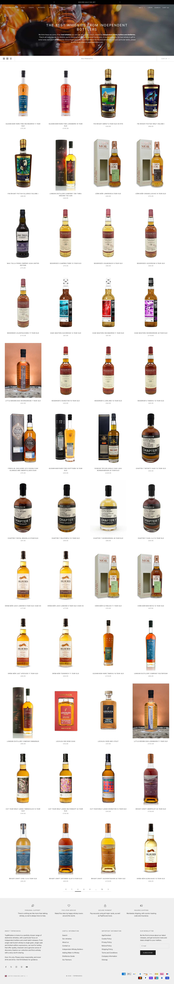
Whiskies (41, 7)
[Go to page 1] (66, 889)
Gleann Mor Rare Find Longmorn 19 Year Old (66, 125)
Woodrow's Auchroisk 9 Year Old (151, 263)
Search (64, 935)
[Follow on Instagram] (16, 967)
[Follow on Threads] (22, 967)
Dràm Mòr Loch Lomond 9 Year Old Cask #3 (66, 606)
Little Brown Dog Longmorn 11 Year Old (151, 741)
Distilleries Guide (68, 956)
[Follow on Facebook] (6, 967)
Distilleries (66, 7)
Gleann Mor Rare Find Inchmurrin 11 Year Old (23, 125)
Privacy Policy (107, 942)
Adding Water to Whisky (70, 953)
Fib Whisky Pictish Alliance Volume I (23, 193)
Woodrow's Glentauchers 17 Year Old (23, 333)
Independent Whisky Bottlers (72, 949)
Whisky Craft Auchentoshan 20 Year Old (108, 878)
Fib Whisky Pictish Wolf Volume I (151, 124)
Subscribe (148, 953)
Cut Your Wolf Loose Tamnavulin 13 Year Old (23, 810)
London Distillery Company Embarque (23, 741)
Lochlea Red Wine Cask (65, 741)
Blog (23, 7)
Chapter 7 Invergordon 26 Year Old (108, 538)
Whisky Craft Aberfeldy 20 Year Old (151, 809)
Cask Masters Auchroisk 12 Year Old (65, 333)
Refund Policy (107, 946)
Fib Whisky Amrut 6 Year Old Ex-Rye (108, 124)
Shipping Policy (107, 949)
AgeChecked (106, 935)
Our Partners (67, 960)
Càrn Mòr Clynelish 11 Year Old (108, 606)
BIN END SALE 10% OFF (87, 2)
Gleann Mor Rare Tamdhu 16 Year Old (108, 673)
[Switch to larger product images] (4, 58)
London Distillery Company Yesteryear (151, 673)
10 (102, 889)
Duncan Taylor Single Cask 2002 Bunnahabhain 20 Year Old (108, 469)
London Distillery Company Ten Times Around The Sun (66, 194)
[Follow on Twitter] (11, 967)
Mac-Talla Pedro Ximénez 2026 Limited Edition (23, 264)
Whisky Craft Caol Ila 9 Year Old (23, 878)
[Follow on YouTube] (27, 967)
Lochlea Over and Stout (108, 741)
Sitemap (105, 960)
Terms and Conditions (109, 953)
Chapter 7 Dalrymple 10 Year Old (66, 538)
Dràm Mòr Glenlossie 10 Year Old (151, 878)
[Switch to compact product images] (11, 58)
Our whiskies (67, 939)
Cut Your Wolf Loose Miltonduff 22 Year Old (65, 810)
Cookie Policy (106, 939)
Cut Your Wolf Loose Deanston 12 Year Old (108, 809)
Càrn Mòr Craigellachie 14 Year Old (151, 193)
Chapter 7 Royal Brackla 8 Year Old (23, 538)
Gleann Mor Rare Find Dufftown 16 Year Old (66, 469)
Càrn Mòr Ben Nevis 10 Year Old (151, 606)
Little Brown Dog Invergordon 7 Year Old (23, 401)
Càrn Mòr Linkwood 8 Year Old (108, 193)
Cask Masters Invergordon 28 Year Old (150, 333)
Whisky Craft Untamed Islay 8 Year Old (65, 878)
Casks (31, 7)
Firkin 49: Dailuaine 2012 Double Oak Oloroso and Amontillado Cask (23, 469)
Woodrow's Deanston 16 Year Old (66, 401)
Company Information (109, 956)
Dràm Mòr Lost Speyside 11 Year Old (23, 673)
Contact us (66, 946)
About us (65, 942)
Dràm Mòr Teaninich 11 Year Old (65, 673)
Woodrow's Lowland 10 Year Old (108, 401)
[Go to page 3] (108, 889)
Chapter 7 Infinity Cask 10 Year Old (151, 468)
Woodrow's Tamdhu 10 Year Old (151, 401)
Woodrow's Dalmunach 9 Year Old (108, 263)
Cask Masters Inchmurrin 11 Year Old (108, 333)
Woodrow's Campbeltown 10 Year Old (65, 263)
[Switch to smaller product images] (7, 58)
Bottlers (53, 7)
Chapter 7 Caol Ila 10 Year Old (151, 538)
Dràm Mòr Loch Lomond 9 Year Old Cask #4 (23, 606)
